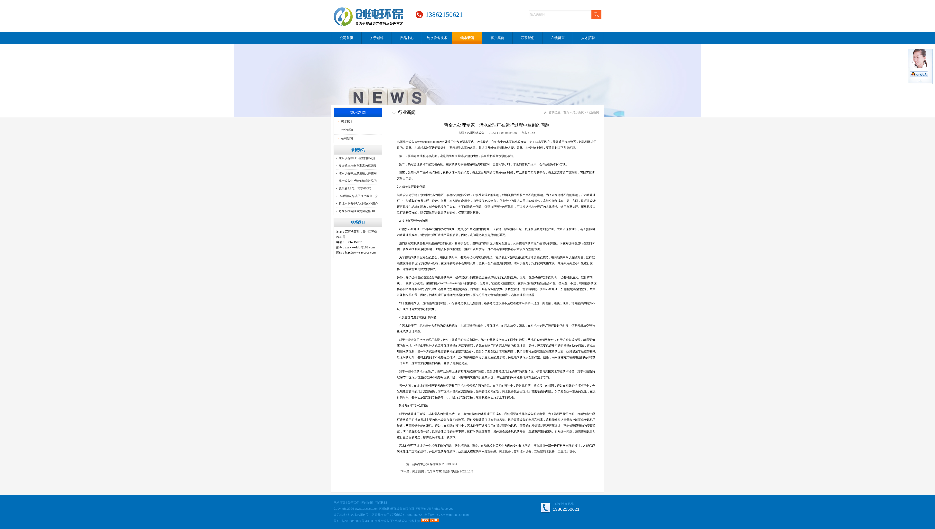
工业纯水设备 (399, 521)
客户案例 (497, 38)
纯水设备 (383, 521)
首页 (566, 112)
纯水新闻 (467, 38)
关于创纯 (376, 38)
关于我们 (353, 502)
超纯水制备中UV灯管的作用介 (358, 203)
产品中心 (407, 38)
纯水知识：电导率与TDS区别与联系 (435, 471)
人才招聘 (588, 38)
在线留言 (558, 38)
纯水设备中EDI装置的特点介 (357, 158)
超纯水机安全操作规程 (426, 464)
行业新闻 (347, 130)
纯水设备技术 (437, 38)
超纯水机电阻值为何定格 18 (357, 211)
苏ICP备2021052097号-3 (350, 521)
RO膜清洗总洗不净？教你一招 (358, 196)
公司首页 (346, 38)
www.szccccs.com (427, 142)
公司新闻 (347, 138)
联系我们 (527, 38)
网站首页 (339, 502)
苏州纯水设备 (476, 133)
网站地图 (367, 502)
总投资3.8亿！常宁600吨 (355, 188)
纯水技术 (347, 121)
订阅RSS (381, 502)
